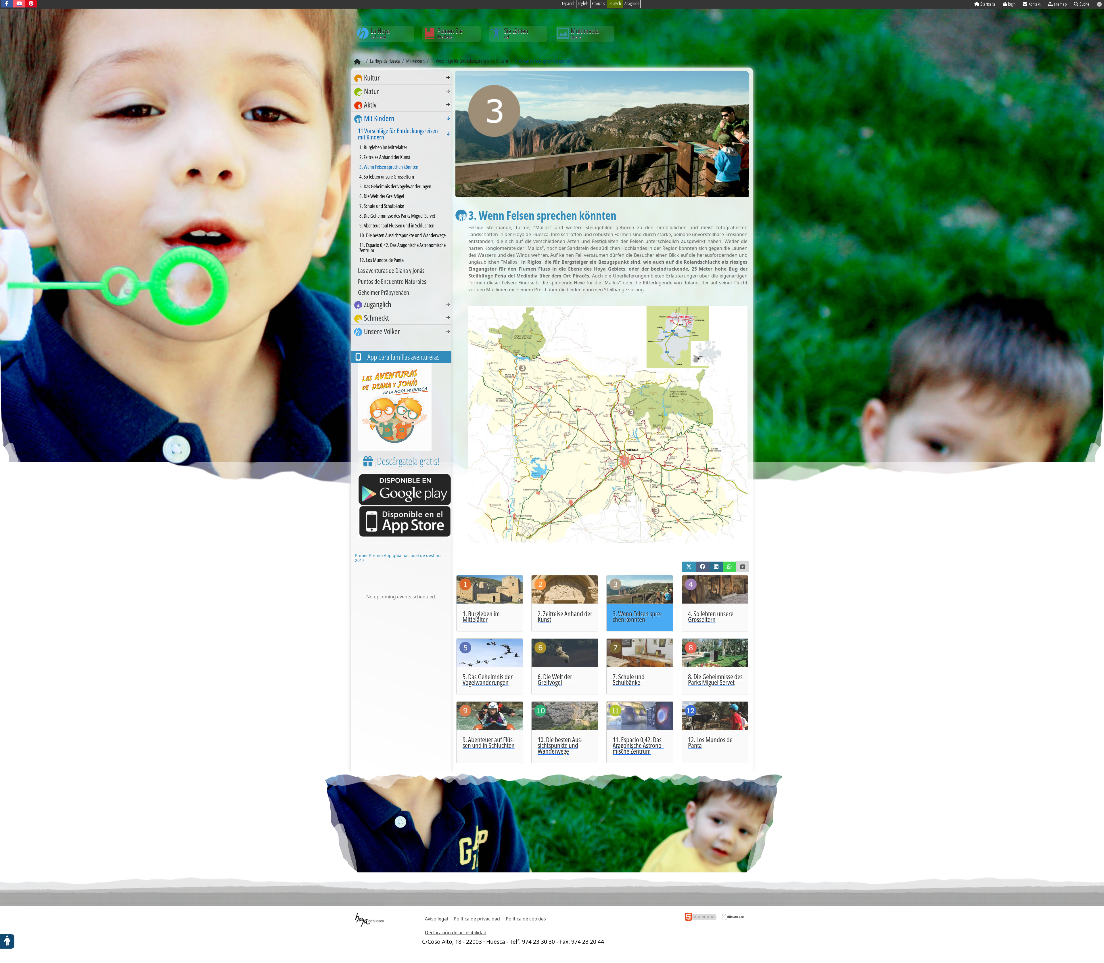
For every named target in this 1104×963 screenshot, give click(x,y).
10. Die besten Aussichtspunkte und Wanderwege (402, 235)
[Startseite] (357, 62)
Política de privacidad (477, 919)
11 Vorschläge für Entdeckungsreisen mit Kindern (398, 133)
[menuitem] (401, 78)
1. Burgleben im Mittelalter (383, 147)
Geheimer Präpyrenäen (383, 292)
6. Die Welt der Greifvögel (381, 196)
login (1011, 4)
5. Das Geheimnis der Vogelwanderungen (395, 186)
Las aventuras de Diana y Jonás (391, 270)
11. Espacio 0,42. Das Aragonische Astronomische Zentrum (402, 248)
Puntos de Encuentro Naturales (392, 281)
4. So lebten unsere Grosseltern (386, 176)
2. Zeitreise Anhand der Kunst (384, 157)
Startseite (988, 4)
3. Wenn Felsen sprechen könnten (388, 166)
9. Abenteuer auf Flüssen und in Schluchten (396, 225)
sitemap (1060, 4)
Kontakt (1034, 4)
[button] (689, 566)
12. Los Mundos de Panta (381, 259)
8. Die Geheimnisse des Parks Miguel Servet (397, 215)
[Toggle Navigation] (448, 77)
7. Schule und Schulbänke (381, 205)
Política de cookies (526, 919)
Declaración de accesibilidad (455, 932)
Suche (1084, 4)
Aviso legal (436, 919)
